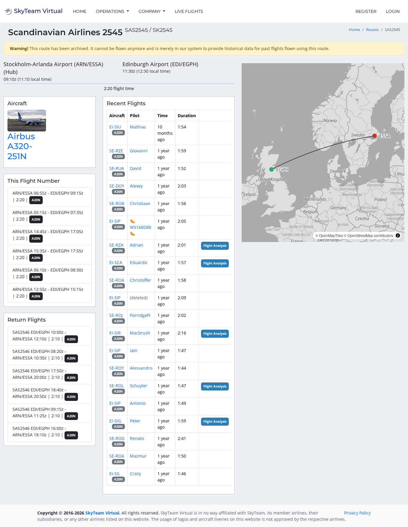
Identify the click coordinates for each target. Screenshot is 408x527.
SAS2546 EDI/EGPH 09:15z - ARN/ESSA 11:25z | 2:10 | (44, 412)
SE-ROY (116, 368)
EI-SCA (115, 262)
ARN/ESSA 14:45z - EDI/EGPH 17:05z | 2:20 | (48, 235)
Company (150, 11)
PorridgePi (140, 315)
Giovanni (139, 151)
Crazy (135, 473)
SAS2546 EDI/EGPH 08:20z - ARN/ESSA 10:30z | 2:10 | (44, 354)
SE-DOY (116, 186)
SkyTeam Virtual (102, 513)
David (135, 168)
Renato (137, 438)
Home (79, 11)
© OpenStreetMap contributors (368, 235)
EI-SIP (114, 221)
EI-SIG (115, 421)
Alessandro (141, 368)
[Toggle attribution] (397, 235)
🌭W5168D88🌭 (140, 227)
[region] (323, 152)
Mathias (138, 127)
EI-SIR (115, 333)
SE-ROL (116, 385)
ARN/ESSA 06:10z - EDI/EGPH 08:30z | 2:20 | (48, 273)
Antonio (137, 403)
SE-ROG (117, 438)
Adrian (136, 245)
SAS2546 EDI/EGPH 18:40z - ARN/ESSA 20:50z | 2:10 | (44, 393)
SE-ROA (116, 280)
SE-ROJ (116, 315)
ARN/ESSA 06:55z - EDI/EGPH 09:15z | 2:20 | (48, 196)
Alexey (136, 186)
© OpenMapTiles (329, 235)
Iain (133, 350)
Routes (372, 29)
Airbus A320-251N (21, 146)
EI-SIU (115, 127)
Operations (110, 11)
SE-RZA (116, 245)
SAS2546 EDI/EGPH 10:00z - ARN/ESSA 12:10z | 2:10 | (44, 335)
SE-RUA (116, 168)
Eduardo (138, 262)
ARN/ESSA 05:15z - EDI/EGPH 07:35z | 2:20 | (48, 216)
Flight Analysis (214, 246)
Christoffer (140, 280)
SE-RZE (116, 151)
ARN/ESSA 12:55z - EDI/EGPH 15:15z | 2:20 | (48, 292)
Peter (135, 421)
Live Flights (189, 11)
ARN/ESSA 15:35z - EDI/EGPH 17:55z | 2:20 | (48, 254)
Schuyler (138, 385)
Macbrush (140, 333)
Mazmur (138, 456)
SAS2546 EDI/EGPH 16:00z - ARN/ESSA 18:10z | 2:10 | (44, 431)
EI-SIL (114, 473)
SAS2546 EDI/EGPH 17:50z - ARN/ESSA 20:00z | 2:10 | (44, 374)
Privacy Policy (357, 513)
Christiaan (140, 203)
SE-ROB (116, 203)
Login (393, 11)
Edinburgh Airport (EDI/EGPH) (160, 64)
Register (365, 11)
